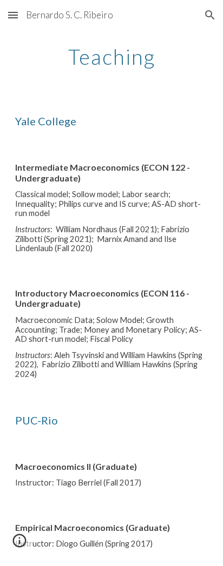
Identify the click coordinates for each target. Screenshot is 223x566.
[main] (111, 57)
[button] (13, 15)
